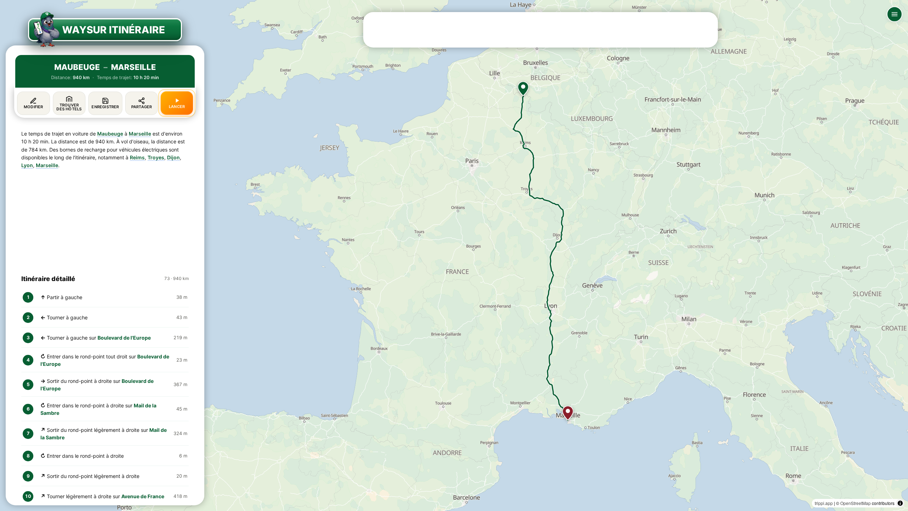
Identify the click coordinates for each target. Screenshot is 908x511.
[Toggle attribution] (900, 503)
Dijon (173, 157)
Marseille (140, 134)
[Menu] (894, 14)
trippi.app (824, 503)
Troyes (156, 157)
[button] (523, 89)
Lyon (27, 165)
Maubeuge (110, 134)
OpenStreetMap (855, 503)
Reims (137, 157)
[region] (454, 255)
